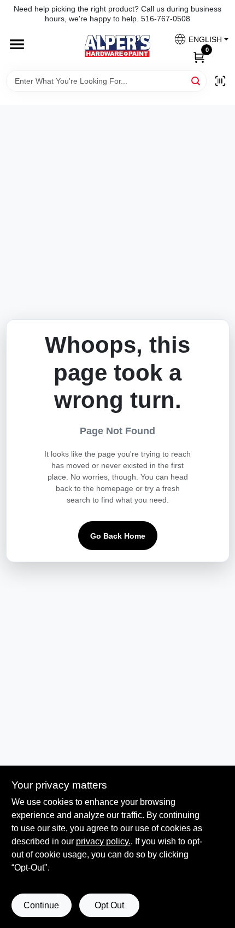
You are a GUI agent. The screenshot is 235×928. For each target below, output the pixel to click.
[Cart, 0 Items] (198, 56)
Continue (41, 905)
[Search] (196, 80)
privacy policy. (103, 841)
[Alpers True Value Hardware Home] (117, 46)
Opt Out (109, 905)
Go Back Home (117, 536)
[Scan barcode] (220, 81)
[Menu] (17, 45)
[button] (197, 39)
